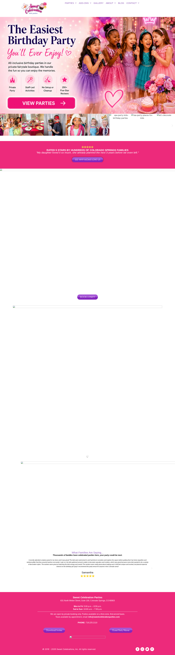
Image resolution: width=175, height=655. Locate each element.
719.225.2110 (91, 623)
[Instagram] (142, 649)
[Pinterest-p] (152, 649)
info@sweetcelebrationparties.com (104, 617)
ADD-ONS (84, 3)
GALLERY (98, 3)
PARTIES (69, 3)
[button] (2, 125)
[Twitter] (147, 649)
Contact (131, 3)
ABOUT (109, 3)
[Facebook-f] (137, 649)
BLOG (121, 3)
